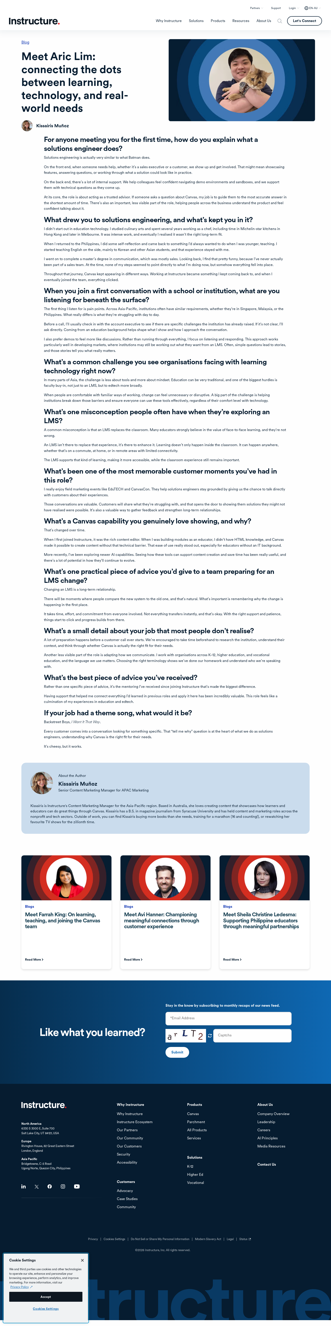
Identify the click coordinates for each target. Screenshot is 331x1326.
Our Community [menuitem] (130, 1138)
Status (245, 1241)
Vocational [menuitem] (195, 1183)
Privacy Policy (19, 1287)
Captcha (224, 1035)
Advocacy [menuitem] (125, 1191)
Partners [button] (255, 8)
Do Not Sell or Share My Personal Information (160, 1239)
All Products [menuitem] (197, 1130)
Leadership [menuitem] (266, 1122)
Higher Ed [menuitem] (195, 1175)
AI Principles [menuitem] (267, 1138)
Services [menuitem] (194, 1138)
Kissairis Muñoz (77, 783)
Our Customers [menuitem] (129, 1146)
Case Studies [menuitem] (127, 1199)
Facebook (50, 1186)
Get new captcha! (210, 1036)
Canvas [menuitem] (193, 1114)
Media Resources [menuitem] (271, 1146)
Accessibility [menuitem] (127, 1163)
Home (43, 1105)
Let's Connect (304, 21)
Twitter (37, 1187)
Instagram (63, 1186)
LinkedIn (23, 1186)
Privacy (93, 1239)
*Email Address (182, 1018)
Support (276, 8)
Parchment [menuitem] (196, 1122)
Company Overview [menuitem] (273, 1114)
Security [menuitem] (123, 1154)
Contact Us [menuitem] (266, 1165)
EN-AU (313, 8)
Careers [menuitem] (263, 1130)
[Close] (82, 1260)
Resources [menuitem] (240, 21)
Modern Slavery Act (208, 1239)
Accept (46, 1297)
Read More (33, 959)
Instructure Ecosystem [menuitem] (135, 1122)
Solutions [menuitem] (196, 21)
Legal (230, 1239)
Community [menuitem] (126, 1207)
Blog (25, 42)
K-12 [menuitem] (190, 1167)
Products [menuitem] (218, 21)
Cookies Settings (46, 1308)
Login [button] (292, 8)
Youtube (77, 1186)
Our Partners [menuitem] (127, 1130)
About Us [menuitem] (263, 21)
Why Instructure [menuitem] (169, 21)
